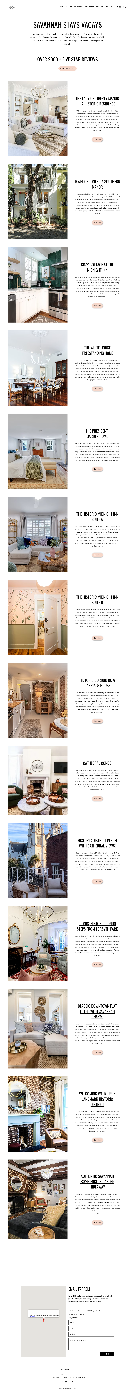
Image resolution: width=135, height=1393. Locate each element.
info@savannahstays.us (76, 1314)
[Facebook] (123, 7)
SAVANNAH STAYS (67, 1369)
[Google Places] (117, 7)
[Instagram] (120, 7)
